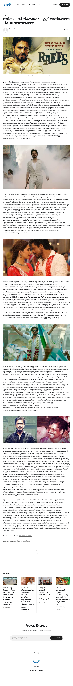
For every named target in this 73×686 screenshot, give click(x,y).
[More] (38, 4)
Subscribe (64, 5)
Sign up (36, 666)
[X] (35, 653)
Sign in (55, 5)
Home (17, 4)
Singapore (31, 4)
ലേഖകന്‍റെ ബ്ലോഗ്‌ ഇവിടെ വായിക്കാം (16, 541)
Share (66, 30)
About (23, 4)
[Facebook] (38, 653)
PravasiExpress (14, 29)
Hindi (4, 15)
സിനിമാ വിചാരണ (25, 536)
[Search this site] (49, 4)
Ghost (41, 671)
